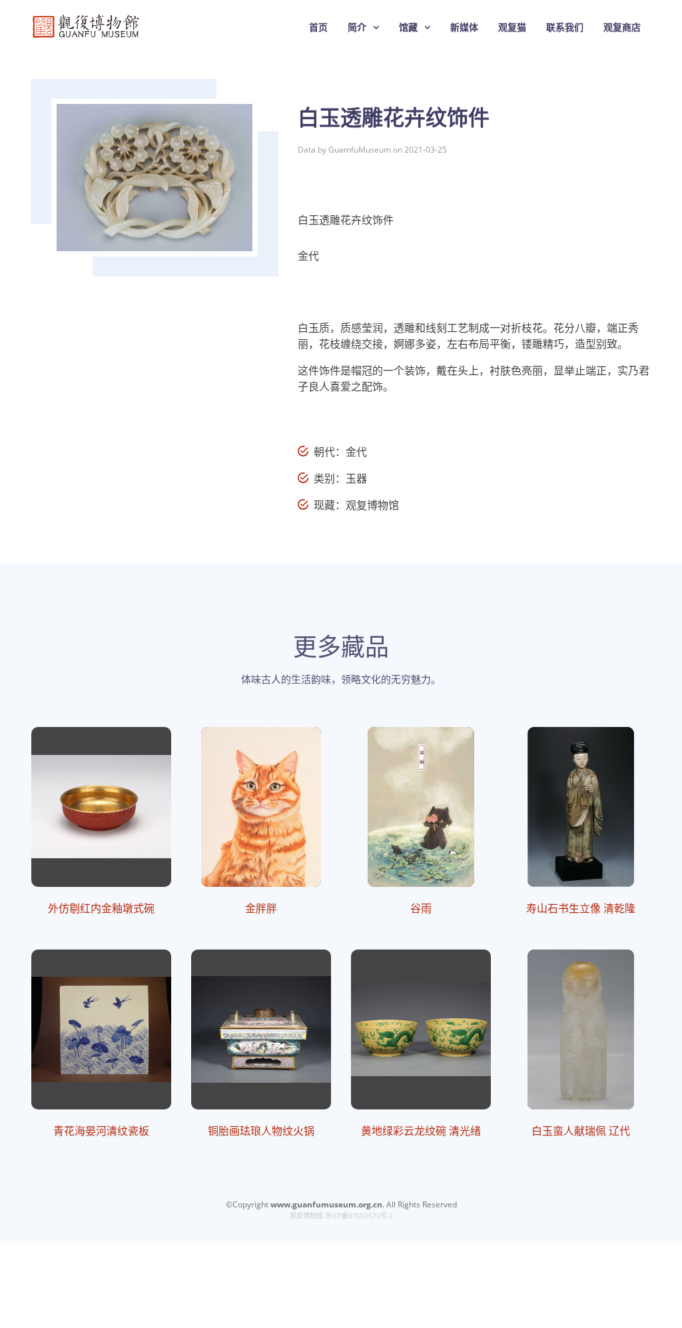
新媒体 (464, 27)
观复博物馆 (306, 1215)
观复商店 (622, 27)
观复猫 (512, 27)
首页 (318, 27)
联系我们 (564, 27)
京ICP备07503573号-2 (359, 1215)
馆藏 (408, 27)
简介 (357, 27)
